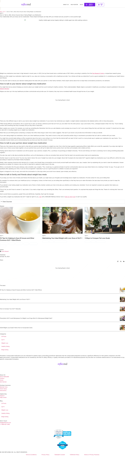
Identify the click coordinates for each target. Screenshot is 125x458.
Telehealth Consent (59, 454)
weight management (60, 241)
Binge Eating (4, 349)
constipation (4, 244)
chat (40, 196)
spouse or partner (17, 198)
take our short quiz (70, 196)
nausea (26, 244)
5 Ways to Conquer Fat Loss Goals (97, 238)
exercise (45, 241)
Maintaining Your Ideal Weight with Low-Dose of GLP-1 (62, 238)
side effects (33, 244)
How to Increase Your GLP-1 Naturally (10, 309)
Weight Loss (4, 343)
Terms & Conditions (31, 454)
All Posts (3, 336)
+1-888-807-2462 (5, 424)
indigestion (19, 244)
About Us (66, 4)
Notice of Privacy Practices (91, 454)
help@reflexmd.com (5, 422)
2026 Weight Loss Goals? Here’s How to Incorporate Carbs (16, 327)
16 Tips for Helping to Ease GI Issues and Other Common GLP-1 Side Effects (21, 290)
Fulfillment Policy (74, 454)
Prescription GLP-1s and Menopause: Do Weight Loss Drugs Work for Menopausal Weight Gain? (26, 318)
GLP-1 (4, 11)
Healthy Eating (5, 346)
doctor (2, 198)
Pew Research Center (98, 73)
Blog (81, 4)
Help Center (74, 4)
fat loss (88, 241)
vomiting (3, 246)
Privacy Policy (45, 454)
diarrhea (12, 244)
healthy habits (101, 241)
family (8, 198)
